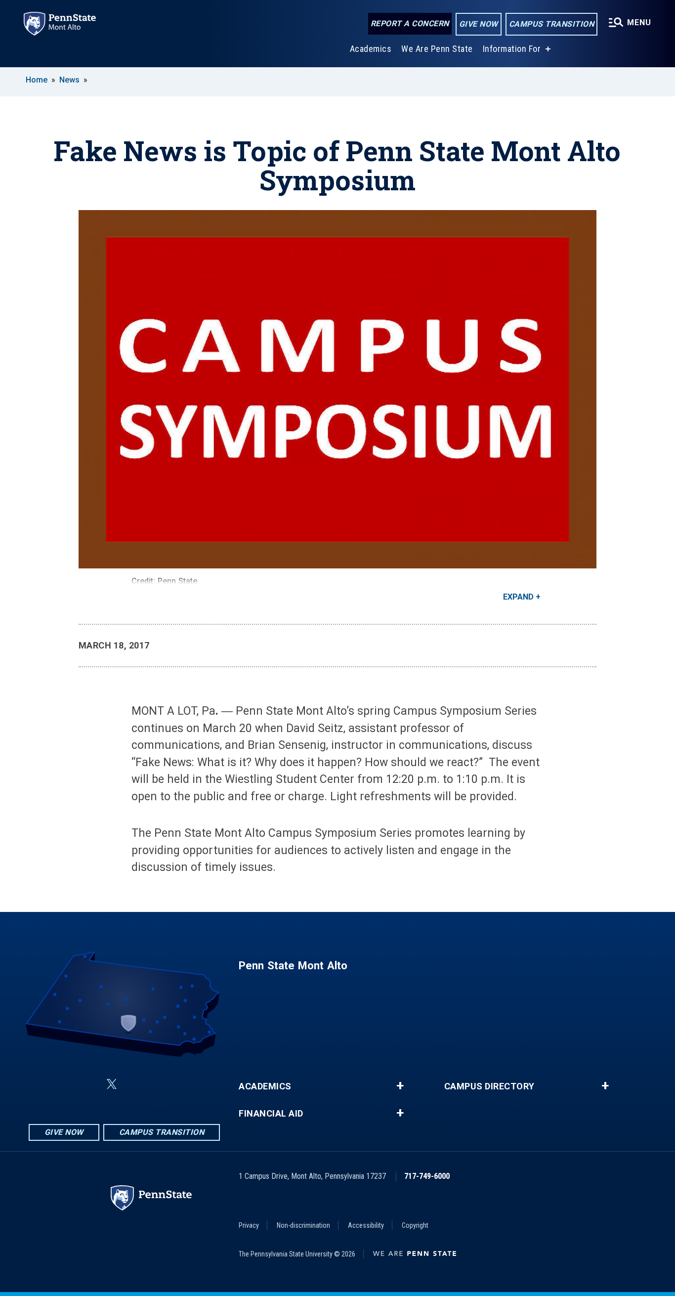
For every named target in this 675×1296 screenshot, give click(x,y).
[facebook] (62, 1084)
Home (36, 80)
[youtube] (161, 1084)
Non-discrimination (303, 1225)
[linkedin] (88, 1084)
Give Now (478, 24)
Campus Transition (551, 24)
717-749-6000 (427, 1176)
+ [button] (400, 1086)
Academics (371, 48)
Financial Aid (271, 1114)
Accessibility (366, 1225)
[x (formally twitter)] (112, 1084)
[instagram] (187, 1084)
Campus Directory (489, 1086)
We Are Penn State (437, 48)
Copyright (415, 1225)
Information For (512, 48)
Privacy (249, 1225)
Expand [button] (518, 597)
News (69, 80)
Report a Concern (410, 23)
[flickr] (135, 1084)
